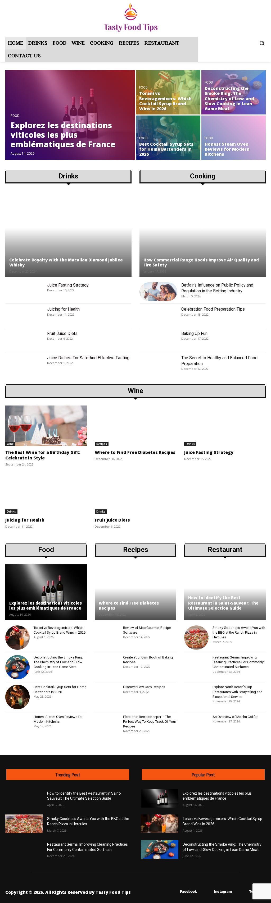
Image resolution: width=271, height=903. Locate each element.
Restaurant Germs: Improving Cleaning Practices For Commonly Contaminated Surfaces (238, 662)
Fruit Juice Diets (62, 333)
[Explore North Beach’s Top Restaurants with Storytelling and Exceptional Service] (196, 697)
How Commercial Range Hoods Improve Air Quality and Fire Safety (201, 262)
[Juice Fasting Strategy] (24, 291)
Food (15, 115)
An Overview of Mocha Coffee (235, 717)
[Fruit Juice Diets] (24, 340)
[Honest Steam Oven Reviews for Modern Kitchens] (233, 138)
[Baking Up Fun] (158, 340)
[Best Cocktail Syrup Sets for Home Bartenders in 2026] (168, 138)
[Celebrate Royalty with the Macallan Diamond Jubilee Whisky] (68, 234)
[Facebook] (172, 891)
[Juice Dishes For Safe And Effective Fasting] (24, 364)
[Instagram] (206, 891)
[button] (262, 43)
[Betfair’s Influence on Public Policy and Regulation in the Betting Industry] (158, 291)
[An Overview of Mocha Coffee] (196, 727)
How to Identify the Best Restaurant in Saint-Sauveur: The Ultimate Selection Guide (223, 603)
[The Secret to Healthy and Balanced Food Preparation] (158, 364)
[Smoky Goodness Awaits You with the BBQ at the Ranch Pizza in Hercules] (196, 637)
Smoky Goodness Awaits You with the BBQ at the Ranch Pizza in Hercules (239, 632)
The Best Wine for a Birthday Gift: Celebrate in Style (42, 455)
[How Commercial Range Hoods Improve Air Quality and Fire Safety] (202, 234)
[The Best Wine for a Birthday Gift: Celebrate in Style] (46, 426)
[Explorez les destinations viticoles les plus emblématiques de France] (70, 115)
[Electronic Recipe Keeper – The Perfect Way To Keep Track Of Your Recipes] (107, 727)
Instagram (223, 891)
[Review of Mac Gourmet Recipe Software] (107, 637)
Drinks (190, 444)
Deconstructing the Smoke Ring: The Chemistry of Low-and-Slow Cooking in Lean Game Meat (58, 662)
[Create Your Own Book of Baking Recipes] (107, 667)
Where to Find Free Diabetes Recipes (135, 452)
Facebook (188, 891)
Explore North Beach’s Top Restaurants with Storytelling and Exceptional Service (238, 691)
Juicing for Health (63, 309)
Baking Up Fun (194, 333)
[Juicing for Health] (24, 315)
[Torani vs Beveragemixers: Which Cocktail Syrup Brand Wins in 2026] (168, 92)
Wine (10, 444)
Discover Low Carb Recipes (144, 687)
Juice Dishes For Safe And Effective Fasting (88, 357)
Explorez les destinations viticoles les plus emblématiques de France (45, 605)
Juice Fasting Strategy (68, 285)
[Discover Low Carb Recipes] (107, 697)
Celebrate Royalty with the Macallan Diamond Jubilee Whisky (66, 262)
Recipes (101, 444)
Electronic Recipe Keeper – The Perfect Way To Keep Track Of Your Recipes (149, 721)
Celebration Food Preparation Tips (213, 309)
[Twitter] (241, 891)
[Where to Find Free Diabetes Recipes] (135, 426)
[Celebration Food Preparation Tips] (158, 315)
